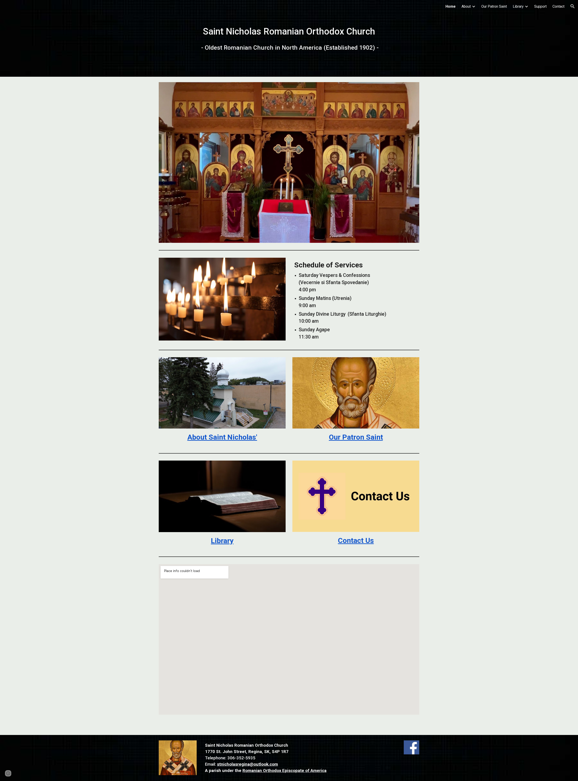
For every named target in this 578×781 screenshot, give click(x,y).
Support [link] (540, 6)
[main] (289, 38)
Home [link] (450, 6)
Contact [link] (558, 6)
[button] (572, 6)
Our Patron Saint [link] (494, 6)
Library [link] (518, 6)
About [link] (466, 6)
